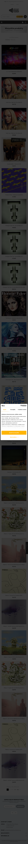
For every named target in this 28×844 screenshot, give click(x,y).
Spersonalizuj (13, 437)
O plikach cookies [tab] (22, 409)
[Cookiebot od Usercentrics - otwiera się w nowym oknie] (20, 406)
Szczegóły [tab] (12, 409)
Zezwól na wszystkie (14, 432)
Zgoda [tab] (4, 409)
